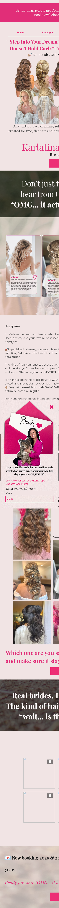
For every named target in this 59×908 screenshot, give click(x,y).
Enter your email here (20, 488)
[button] (51, 407)
